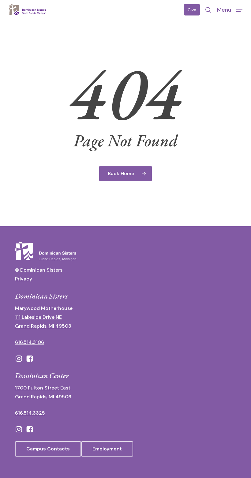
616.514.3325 (30, 413)
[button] (229, 9)
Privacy (23, 279)
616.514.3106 (29, 342)
